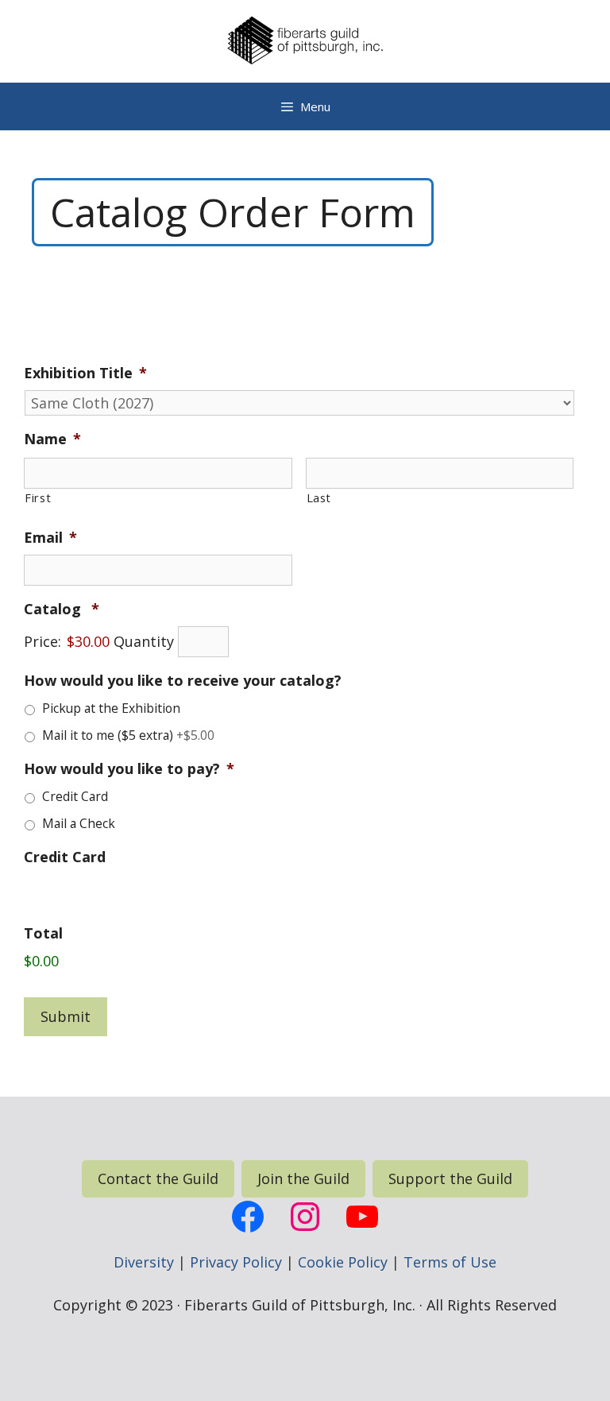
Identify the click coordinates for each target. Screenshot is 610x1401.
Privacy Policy (236, 1261)
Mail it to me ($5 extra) (128, 735)
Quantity (144, 641)
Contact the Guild (158, 1178)
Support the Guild (450, 1178)
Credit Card (75, 796)
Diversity (144, 1261)
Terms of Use (449, 1261)
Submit (66, 1016)
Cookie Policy (343, 1261)
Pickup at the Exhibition (111, 708)
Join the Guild (303, 1178)
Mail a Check (78, 823)
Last (319, 497)
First (38, 497)
